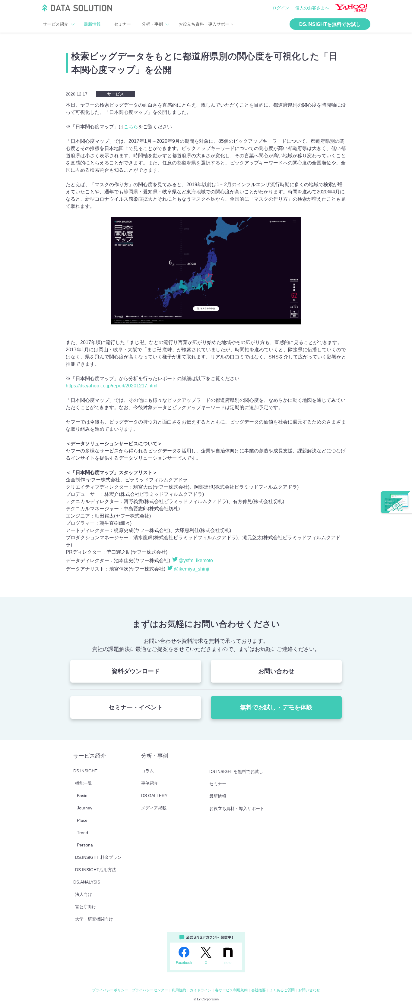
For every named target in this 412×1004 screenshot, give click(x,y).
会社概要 (258, 990)
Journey (84, 807)
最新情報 (92, 24)
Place (82, 820)
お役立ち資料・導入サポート (206, 24)
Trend (82, 832)
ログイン (280, 7)
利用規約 (179, 990)
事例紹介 (149, 783)
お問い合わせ (276, 671)
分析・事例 (152, 24)
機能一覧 (83, 783)
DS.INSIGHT (85, 770)
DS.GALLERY (154, 795)
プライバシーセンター (150, 990)
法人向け (83, 894)
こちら (131, 126)
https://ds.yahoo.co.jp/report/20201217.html (111, 385)
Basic (82, 795)
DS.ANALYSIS (86, 882)
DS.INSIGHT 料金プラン (98, 857)
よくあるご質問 (282, 990)
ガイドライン (200, 990)
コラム (147, 770)
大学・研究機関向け (94, 919)
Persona (85, 845)
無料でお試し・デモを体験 (276, 707)
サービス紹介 (55, 24)
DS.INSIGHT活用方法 (95, 869)
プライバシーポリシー (110, 990)
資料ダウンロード (136, 671)
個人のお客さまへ (312, 7)
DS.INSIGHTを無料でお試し (330, 24)
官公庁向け (85, 906)
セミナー (122, 24)
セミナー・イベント (136, 707)
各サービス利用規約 (231, 990)
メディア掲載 (153, 807)
